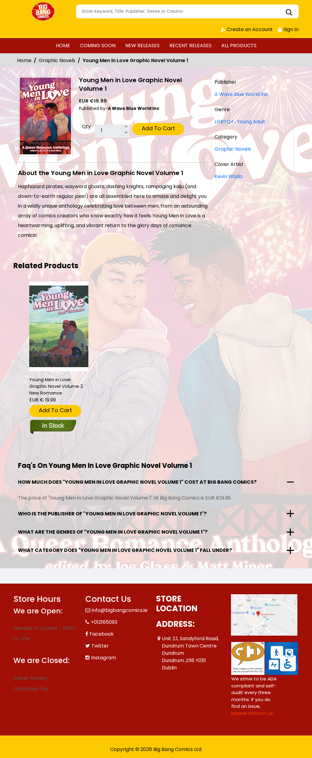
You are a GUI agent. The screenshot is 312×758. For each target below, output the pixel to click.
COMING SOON (97, 45)
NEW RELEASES (142, 45)
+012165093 (104, 622)
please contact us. (252, 713)
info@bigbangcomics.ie (119, 610)
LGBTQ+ (224, 121)
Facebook (102, 633)
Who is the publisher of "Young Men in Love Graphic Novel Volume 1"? (112, 513)
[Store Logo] (43, 11)
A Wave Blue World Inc (241, 94)
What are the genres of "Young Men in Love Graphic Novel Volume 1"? (112, 531)
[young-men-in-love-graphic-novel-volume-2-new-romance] (58, 326)
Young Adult (250, 121)
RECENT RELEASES (190, 45)
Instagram (103, 657)
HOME (63, 45)
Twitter (100, 645)
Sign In (290, 29)
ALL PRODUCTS (239, 45)
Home (24, 60)
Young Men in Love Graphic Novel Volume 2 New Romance (56, 386)
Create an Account (249, 29)
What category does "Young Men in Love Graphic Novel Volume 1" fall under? (125, 550)
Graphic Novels (57, 60)
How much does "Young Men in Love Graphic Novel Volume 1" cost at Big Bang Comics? (137, 482)
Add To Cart (158, 128)
